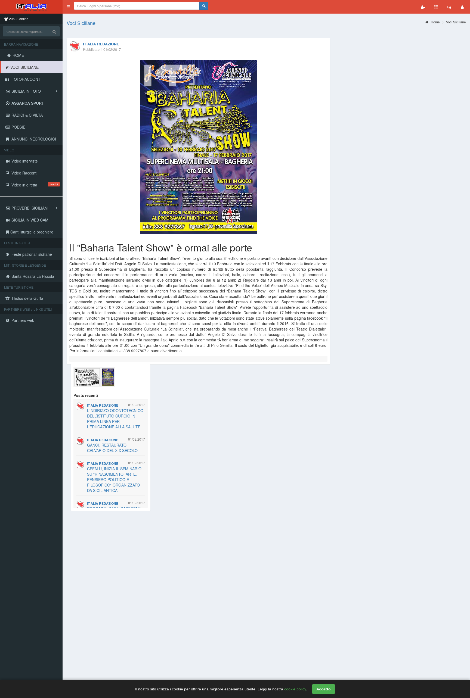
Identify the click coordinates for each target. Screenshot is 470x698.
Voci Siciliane (81, 22)
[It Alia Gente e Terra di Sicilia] (31, 7)
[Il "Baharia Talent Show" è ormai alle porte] (198, 147)
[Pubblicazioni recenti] (436, 7)
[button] (68, 7)
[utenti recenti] (422, 7)
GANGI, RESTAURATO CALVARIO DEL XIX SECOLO (112, 447)
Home (435, 22)
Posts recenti (85, 395)
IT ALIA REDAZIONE (101, 43)
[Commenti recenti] (449, 7)
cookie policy (295, 689)
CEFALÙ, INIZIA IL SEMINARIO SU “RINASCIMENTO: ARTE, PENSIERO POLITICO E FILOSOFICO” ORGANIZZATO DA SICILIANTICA (114, 479)
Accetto (323, 689)
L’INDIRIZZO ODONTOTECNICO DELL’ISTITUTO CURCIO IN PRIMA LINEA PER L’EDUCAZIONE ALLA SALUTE (115, 418)
